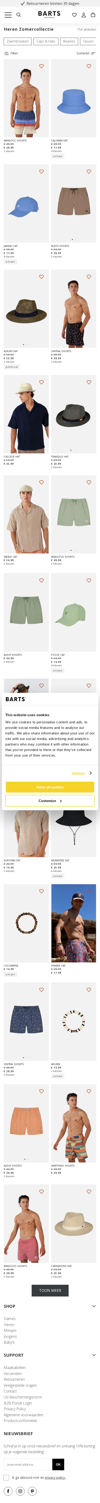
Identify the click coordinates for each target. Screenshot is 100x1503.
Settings (78, 773)
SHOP (9, 1306)
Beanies (69, 41)
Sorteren (83, 53)
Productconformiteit (20, 1420)
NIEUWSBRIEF (18, 1433)
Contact (10, 1391)
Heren (9, 1324)
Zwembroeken (18, 41)
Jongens (10, 1336)
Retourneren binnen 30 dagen (53, 3)
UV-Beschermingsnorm (23, 1397)
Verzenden (13, 1373)
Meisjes (10, 1330)
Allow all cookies (50, 787)
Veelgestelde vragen (20, 1385)
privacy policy (55, 1477)
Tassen (88, 41)
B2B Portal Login (18, 1403)
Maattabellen (15, 1367)
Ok (58, 1464)
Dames (10, 1318)
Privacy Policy (15, 1408)
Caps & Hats (46, 41)
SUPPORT (14, 1355)
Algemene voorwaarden (23, 1414)
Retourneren (14, 1379)
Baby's (9, 1342)
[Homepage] (50, 15)
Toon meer (50, 1290)
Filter (14, 53)
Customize (47, 800)
